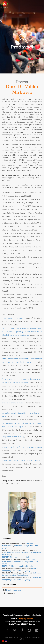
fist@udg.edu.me (26, 619)
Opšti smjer (6, 555)
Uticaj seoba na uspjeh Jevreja (13, 437)
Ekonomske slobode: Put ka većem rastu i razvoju (22, 447)
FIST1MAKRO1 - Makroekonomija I (15, 557)
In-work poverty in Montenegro (13, 318)
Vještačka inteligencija (21, 575)
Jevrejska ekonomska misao (13, 403)
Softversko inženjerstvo (23, 546)
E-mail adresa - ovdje (14, 590)
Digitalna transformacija (12, 552)
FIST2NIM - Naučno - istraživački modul (17, 566)
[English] (6, 641)
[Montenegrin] (3, 641)
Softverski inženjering (21, 571)
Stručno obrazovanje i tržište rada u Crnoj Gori (22, 460)
